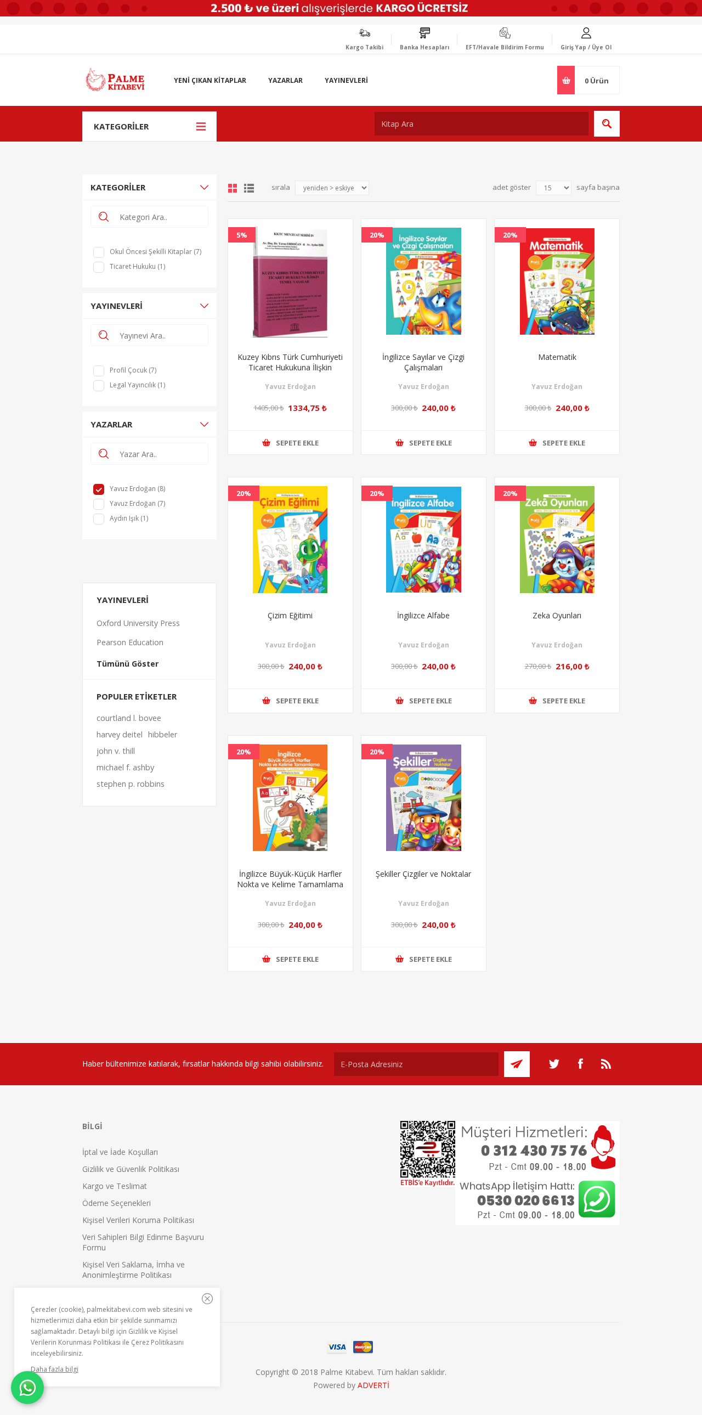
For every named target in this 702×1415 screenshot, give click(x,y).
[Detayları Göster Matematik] (557, 281)
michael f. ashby (125, 767)
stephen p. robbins (131, 784)
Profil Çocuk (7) (133, 370)
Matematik (557, 357)
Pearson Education (130, 642)
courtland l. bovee (129, 718)
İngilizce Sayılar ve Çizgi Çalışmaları (423, 362)
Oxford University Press (138, 623)
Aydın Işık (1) (129, 518)
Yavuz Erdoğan (290, 386)
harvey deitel (120, 734)
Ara (607, 124)
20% (377, 235)
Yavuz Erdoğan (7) (137, 503)
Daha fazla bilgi (54, 1369)
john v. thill (116, 751)
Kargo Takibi (364, 47)
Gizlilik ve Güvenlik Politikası (130, 1169)
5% (241, 235)
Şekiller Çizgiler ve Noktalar (423, 874)
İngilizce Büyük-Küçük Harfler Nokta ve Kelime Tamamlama (290, 879)
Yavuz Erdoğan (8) (137, 488)
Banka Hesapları (424, 47)
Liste (249, 188)
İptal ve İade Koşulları (120, 1152)
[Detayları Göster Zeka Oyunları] (557, 539)
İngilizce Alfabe (423, 615)
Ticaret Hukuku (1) (137, 266)
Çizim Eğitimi (290, 615)
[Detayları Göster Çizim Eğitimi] (290, 539)
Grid (232, 188)
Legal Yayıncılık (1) (137, 385)
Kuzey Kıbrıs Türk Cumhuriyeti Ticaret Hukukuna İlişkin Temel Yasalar (290, 367)
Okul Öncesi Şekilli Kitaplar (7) (155, 251)
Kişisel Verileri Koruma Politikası (138, 1220)
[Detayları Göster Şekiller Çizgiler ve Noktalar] (423, 798)
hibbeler (162, 734)
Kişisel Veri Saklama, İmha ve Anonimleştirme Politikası (133, 1269)
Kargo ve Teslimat (114, 1186)
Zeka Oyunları (557, 615)
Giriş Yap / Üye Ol (586, 47)
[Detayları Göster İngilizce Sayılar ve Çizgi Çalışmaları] (423, 281)
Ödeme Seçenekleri (116, 1203)
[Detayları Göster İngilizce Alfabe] (423, 539)
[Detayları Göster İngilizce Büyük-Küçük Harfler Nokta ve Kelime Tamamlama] (290, 798)
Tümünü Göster (127, 663)
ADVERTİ (373, 1385)
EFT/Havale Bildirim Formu (505, 47)
